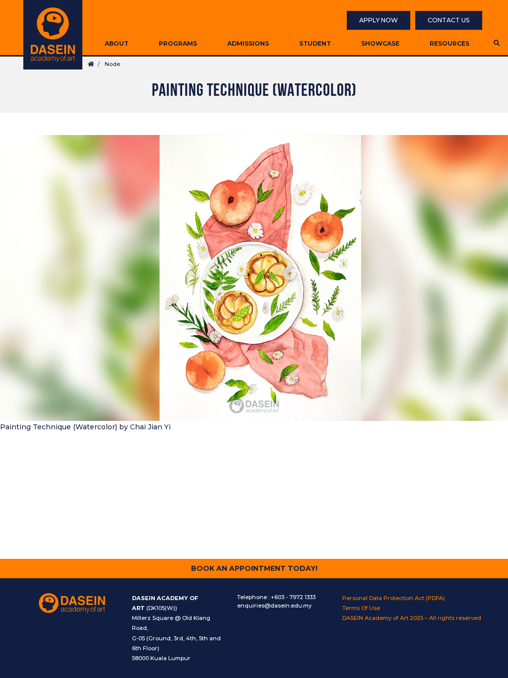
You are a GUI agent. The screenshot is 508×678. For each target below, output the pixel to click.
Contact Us (449, 20)
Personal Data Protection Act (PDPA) (393, 598)
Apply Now (378, 20)
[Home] (52, 34)
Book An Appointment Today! (254, 568)
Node (112, 64)
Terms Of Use (361, 608)
